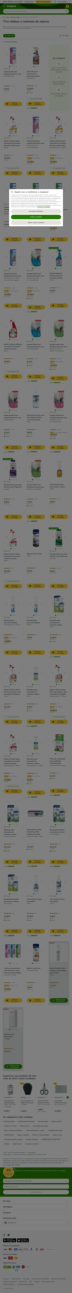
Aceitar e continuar (36, 217)
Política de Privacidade (44, 207)
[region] (36, 207)
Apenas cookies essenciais (36, 222)
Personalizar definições (36, 211)
